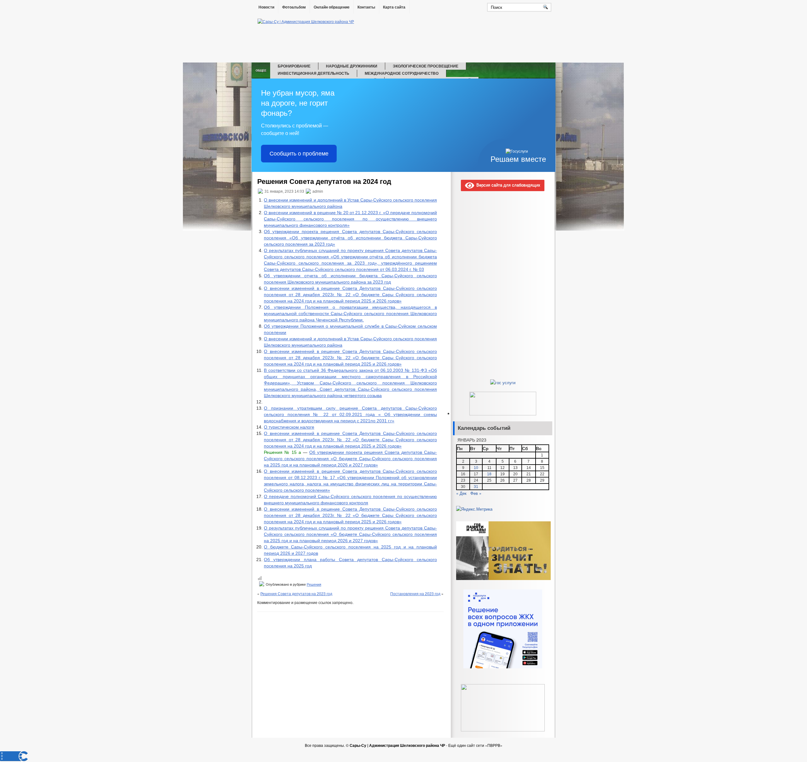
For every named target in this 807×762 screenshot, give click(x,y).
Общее (261, 70)
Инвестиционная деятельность (313, 73)
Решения (314, 584)
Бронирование (294, 66)
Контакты (366, 7)
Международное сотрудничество (401, 73)
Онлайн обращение (332, 7)
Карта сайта (394, 7)
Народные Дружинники (351, 66)
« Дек (461, 493)
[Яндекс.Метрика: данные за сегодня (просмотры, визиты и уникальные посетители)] (474, 509)
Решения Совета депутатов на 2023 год (296, 593)
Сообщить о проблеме (299, 153)
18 (489, 474)
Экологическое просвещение (425, 66)
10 (476, 468)
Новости (266, 7)
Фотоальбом (294, 7)
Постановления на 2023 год (415, 593)
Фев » (475, 493)
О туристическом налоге (289, 427)
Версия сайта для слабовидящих (507, 185)
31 (476, 486)
